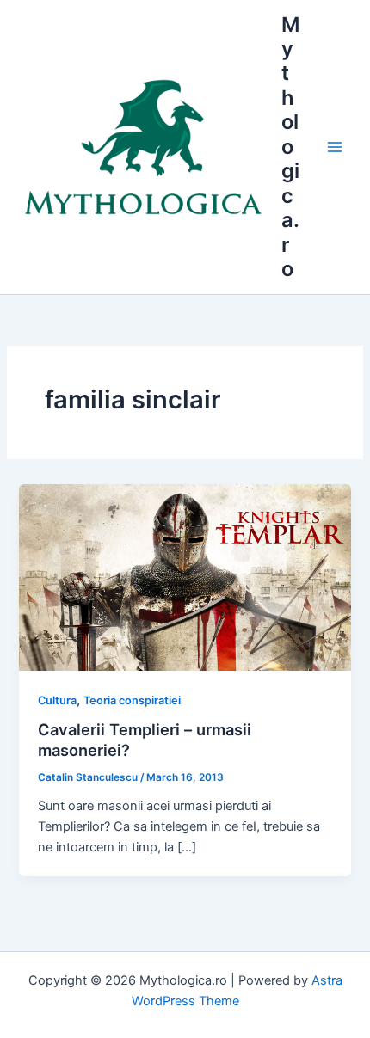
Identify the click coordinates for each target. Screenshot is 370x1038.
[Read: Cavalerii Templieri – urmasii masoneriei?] (184, 576)
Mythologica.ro (290, 147)
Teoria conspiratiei (132, 700)
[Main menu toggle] (335, 147)
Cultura (57, 700)
